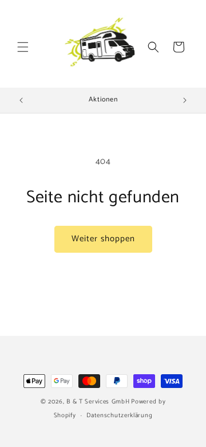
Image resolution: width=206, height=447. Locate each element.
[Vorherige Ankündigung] (21, 100)
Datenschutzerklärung (119, 415)
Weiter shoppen (103, 239)
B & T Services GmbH (97, 402)
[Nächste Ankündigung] (184, 100)
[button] (22, 47)
